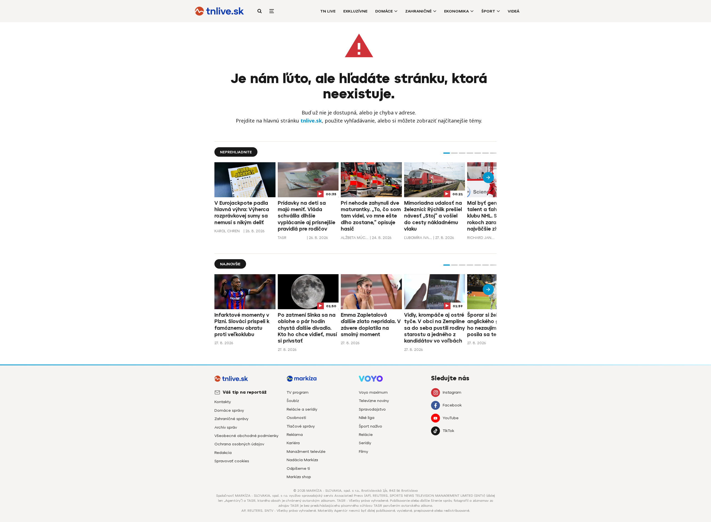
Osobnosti (296, 417)
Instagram (452, 392)
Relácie (366, 434)
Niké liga (366, 417)
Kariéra (293, 443)
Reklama (295, 434)
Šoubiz (293, 400)
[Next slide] (488, 177)
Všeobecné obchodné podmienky (246, 435)
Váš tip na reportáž (245, 392)
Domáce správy (229, 410)
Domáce (384, 11)
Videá (513, 11)
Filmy (363, 451)
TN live (328, 11)
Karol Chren (227, 231)
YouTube (451, 418)
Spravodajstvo (372, 409)
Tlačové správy (301, 426)
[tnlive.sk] (219, 11)
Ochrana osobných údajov (239, 444)
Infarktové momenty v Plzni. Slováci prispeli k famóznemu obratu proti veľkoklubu (241, 325)
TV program (298, 392)
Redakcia (223, 452)
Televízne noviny (374, 400)
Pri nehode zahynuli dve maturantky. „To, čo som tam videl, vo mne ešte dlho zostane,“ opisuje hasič (371, 216)
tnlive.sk (311, 120)
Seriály (365, 443)
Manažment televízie (306, 451)
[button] (446, 153)
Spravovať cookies (231, 461)
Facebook (452, 405)
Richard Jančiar (481, 238)
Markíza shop (299, 476)
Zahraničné (418, 11)
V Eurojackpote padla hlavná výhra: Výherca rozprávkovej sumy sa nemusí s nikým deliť (241, 213)
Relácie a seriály (302, 409)
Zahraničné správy (231, 418)
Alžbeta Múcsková (355, 238)
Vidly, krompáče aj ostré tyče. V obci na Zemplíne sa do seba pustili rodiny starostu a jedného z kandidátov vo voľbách (434, 328)
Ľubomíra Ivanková (418, 238)
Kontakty (222, 401)
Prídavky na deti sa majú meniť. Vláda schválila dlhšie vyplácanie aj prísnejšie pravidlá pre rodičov (306, 216)
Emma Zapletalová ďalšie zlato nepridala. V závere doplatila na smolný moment (371, 325)
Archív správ (225, 427)
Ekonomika (456, 11)
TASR (282, 238)
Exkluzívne (355, 11)
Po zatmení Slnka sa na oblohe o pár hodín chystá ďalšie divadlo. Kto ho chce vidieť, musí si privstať (307, 328)
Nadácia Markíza (302, 460)
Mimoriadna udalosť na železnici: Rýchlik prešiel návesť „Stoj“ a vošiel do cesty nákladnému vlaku (433, 216)
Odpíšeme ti (298, 468)
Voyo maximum (373, 392)
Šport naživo (370, 426)
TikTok (448, 430)
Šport (488, 11)
